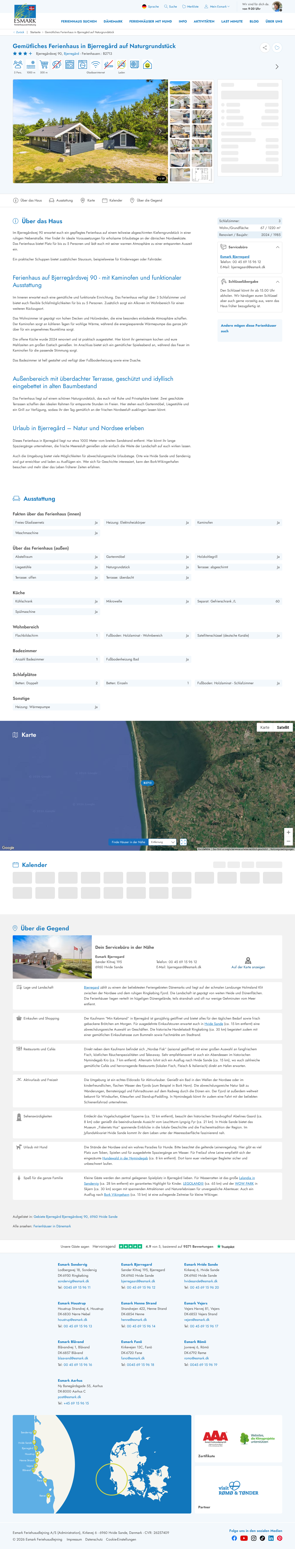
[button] (147, 783)
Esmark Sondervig (72, 1264)
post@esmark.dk (69, 1396)
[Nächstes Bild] (277, 66)
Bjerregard (91, 987)
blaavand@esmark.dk (73, 1358)
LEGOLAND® (193, 1183)
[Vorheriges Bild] (20, 131)
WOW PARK (244, 1183)
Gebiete (39, 1216)
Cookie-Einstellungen (121, 1539)
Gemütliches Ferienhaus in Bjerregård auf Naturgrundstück (79, 32)
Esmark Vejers (195, 1303)
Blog (254, 21)
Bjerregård (71, 53)
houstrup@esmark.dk (72, 1319)
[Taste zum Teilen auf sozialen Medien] (265, 47)
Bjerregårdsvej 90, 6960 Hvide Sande (89, 1216)
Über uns (274, 21)
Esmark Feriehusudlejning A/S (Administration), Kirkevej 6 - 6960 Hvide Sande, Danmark (77, 1532)
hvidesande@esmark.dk (200, 1281)
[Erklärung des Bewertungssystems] (23, 54)
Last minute (232, 21)
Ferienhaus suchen (79, 21)
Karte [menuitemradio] (265, 727)
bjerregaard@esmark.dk (184, 967)
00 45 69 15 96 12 (183, 961)
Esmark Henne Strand (139, 1303)
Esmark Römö (195, 1341)
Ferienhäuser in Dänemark (52, 1226)
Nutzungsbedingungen (282, 849)
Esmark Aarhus (70, 1380)
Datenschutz (94, 1539)
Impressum (74, 1539)
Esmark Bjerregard (234, 256)
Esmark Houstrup (72, 1303)
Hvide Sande (214, 1023)
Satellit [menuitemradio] (283, 727)
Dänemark (113, 21)
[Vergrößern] (288, 832)
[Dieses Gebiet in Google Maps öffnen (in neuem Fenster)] (8, 848)
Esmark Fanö (131, 1341)
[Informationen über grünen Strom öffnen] (146, 66)
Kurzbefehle (204, 849)
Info (183, 21)
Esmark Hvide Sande (201, 1264)
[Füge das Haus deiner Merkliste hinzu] (277, 47)
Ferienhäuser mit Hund (150, 21)
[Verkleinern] (288, 841)
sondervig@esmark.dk (73, 1281)
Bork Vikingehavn (116, 1194)
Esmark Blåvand (71, 1341)
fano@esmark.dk (133, 1358)
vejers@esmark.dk (196, 1319)
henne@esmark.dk (134, 1319)
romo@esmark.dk (196, 1358)
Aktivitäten (204, 21)
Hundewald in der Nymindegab (125, 1158)
